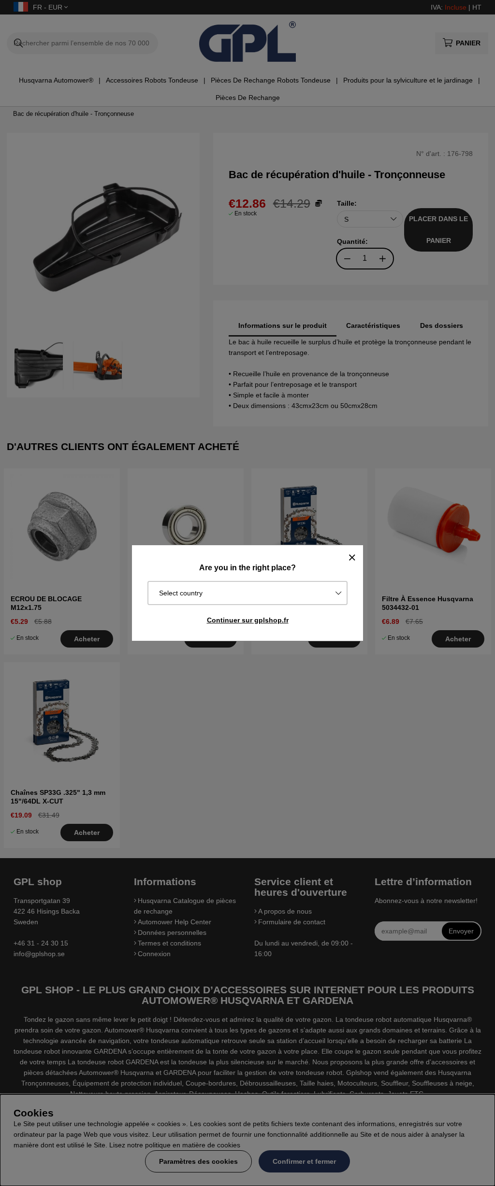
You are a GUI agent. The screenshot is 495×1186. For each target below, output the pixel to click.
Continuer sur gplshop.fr (248, 620)
